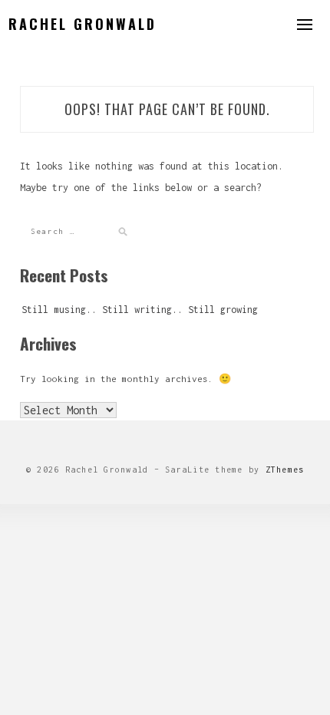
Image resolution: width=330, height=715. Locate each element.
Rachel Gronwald (82, 24)
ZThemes (285, 469)
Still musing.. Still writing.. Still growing (139, 309)
